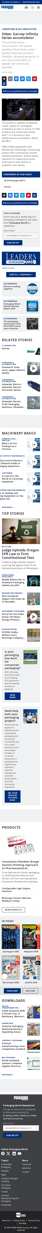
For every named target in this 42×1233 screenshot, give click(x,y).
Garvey (7, 187)
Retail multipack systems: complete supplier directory (12, 1063)
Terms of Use (34, 1220)
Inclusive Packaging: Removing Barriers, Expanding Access (13, 1029)
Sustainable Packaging (13, 611)
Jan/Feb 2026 (31, 982)
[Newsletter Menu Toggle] (26, 7)
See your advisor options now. (12, 796)
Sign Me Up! (13, 242)
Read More (12, 696)
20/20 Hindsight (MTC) (14, 180)
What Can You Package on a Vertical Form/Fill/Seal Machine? (9, 446)
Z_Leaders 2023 (9, 345)
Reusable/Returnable (12, 593)
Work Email (10, 231)
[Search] (32, 7)
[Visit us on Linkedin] (14, 1153)
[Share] (16, 78)
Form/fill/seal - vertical (9, 440)
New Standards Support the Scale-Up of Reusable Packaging (13, 599)
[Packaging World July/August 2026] (11, 937)
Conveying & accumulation (19, 29)
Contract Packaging (12, 1040)
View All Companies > (21, 274)
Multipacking (8, 1057)
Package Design (9, 629)
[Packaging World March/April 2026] (11, 968)
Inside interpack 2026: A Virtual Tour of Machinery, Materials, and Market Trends (13, 1013)
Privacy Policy (19, 1220)
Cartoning (7, 473)
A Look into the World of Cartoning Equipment (12, 479)
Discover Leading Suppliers (12, 287)
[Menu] (38, 7)
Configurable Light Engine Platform (16, 890)
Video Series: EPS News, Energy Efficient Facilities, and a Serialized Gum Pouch (13, 617)
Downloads (7, 1023)
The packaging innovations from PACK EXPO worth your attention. (12, 325)
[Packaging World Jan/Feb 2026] (31, 968)
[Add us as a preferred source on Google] (4, 83)
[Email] (10, 78)
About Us (6, 1220)
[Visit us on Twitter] (8, 1153)
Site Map (22, 1223)
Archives (30, 991)
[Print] (4, 78)
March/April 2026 (11, 982)
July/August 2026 (11, 951)
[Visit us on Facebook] (3, 1153)
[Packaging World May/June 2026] (31, 937)
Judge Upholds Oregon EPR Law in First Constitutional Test (20, 554)
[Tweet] (28, 78)
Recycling (6, 546)
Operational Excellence (8, 576)
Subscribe (12, 991)
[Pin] (34, 78)
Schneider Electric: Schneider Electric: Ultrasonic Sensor (12, 387)
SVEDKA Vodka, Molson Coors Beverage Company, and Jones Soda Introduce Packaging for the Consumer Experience (13, 635)
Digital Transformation (10, 1007)
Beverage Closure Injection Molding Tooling (16, 899)
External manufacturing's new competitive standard (13, 1046)
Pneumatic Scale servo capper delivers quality (13, 370)
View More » (7, 507)
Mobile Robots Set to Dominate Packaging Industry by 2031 (13, 582)
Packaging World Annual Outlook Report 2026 (12, 306)
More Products (13, 909)
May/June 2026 (31, 951)
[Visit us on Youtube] (19, 1153)
